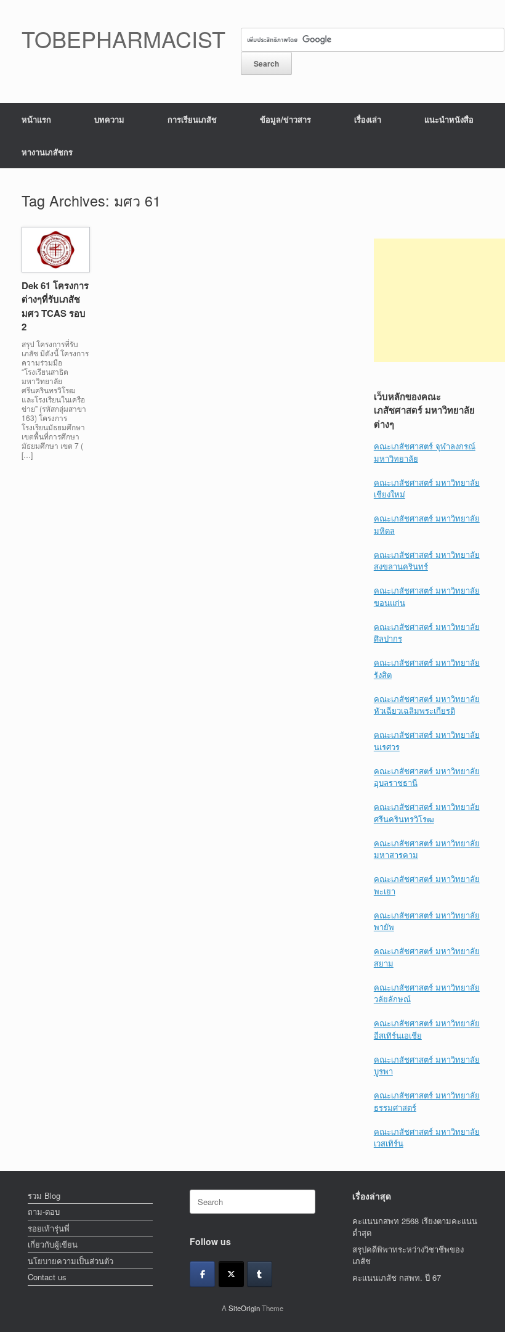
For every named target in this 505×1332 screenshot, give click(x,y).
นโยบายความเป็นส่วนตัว (70, 1261)
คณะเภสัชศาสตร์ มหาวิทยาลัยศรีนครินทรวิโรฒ (427, 813)
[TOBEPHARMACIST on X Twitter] (231, 1274)
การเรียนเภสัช (192, 119)
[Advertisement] (439, 300)
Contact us (47, 1277)
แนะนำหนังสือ (449, 119)
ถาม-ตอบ (44, 1211)
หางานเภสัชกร (47, 152)
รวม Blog (44, 1195)
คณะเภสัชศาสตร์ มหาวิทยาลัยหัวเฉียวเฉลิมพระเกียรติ (427, 705)
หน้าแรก (36, 119)
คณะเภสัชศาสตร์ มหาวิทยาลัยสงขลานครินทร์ (427, 561)
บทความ (109, 119)
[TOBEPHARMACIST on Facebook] (202, 1274)
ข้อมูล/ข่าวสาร (285, 119)
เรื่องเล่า (367, 119)
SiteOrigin (244, 1308)
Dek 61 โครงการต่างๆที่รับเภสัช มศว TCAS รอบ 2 (55, 306)
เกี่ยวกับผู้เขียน (53, 1244)
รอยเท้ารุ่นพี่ (49, 1228)
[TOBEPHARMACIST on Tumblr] (259, 1274)
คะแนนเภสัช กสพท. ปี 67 (396, 1277)
